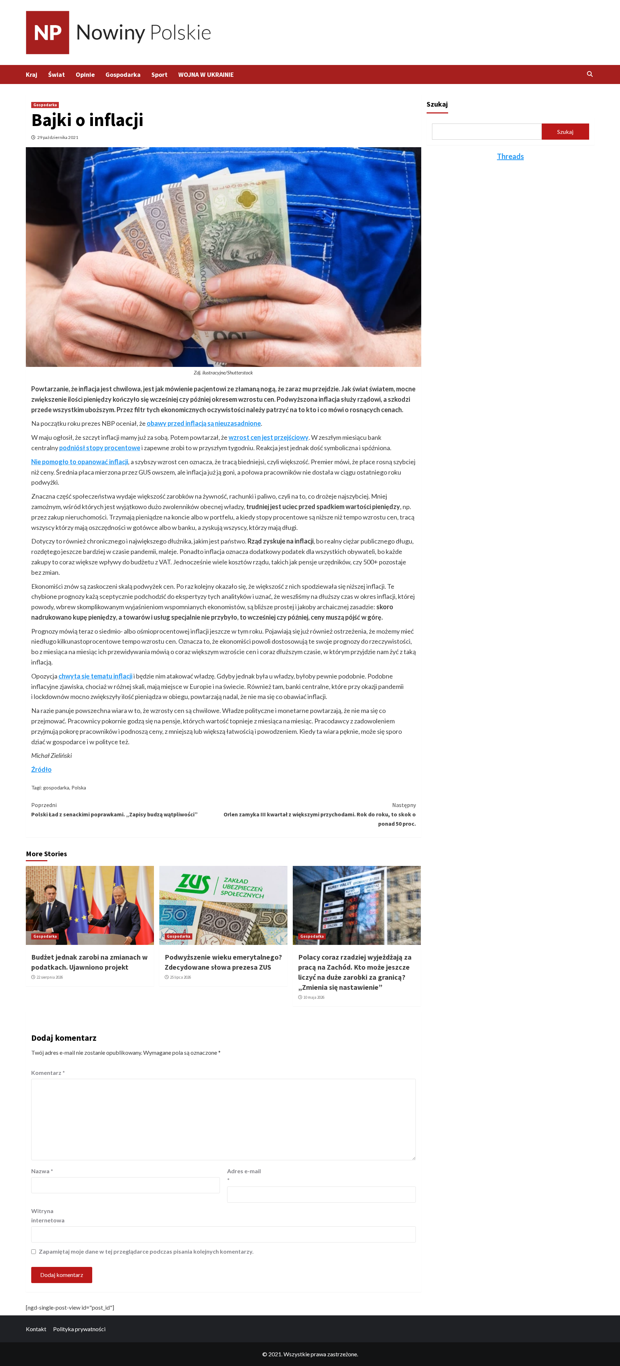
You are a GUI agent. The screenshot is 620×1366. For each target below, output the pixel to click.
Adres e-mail (244, 1175)
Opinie (85, 74)
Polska (78, 787)
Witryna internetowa (48, 1215)
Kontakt (36, 1328)
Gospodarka (123, 74)
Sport (159, 74)
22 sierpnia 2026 (50, 977)
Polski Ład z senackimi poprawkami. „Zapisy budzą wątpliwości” (114, 809)
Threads (510, 156)
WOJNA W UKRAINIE (206, 74)
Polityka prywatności (79, 1328)
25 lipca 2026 (180, 977)
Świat (56, 74)
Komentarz (48, 1072)
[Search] (590, 74)
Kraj (31, 74)
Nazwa (42, 1170)
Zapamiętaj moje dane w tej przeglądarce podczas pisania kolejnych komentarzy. (146, 1251)
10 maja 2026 (314, 997)
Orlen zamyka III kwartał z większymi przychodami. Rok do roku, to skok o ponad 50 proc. (320, 814)
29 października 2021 (57, 137)
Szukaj (437, 103)
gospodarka (56, 787)
